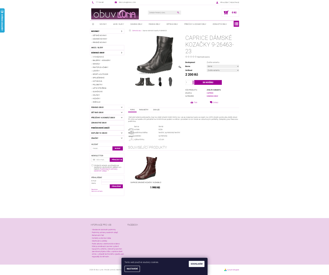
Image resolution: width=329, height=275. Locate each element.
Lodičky (96, 71)
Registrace (234, 2)
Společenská (98, 78)
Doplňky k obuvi (99, 133)
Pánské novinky (100, 42)
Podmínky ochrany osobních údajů (105, 232)
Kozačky (96, 98)
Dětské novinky (100, 35)
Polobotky (98, 85)
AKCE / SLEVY (118, 24)
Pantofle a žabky (100, 67)
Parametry (143, 110)
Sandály (96, 64)
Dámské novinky (100, 39)
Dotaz (215, 102)
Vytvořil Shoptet (233, 270)
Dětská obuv (172, 24)
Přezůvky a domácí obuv (195, 24)
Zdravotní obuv (220, 24)
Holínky (96, 95)
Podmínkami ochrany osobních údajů (106, 170)
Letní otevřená (99, 88)
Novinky (103, 24)
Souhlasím (197, 264)
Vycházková (98, 57)
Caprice (210, 93)
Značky (94, 138)
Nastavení (132, 269)
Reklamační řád (98, 235)
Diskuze (156, 110)
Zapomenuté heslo (97, 191)
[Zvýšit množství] (193, 81)
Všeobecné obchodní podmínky (104, 230)
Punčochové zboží (100, 128)
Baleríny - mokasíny (102, 60)
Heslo (93, 183)
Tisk (195, 102)
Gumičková (98, 92)
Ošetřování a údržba (99, 241)
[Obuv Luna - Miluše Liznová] (115, 13)
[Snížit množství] (193, 83)
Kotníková (97, 81)
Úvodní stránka (93, 24)
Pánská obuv (154, 24)
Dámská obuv (136, 24)
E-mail (93, 181)
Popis (132, 110)
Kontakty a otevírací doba (101, 238)
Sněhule (96, 102)
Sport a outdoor (100, 74)
